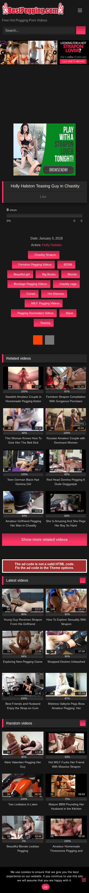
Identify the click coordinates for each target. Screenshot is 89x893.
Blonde (72, 274)
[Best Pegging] (36, 9)
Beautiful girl (22, 274)
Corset (30, 293)
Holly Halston (52, 245)
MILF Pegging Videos (45, 303)
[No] (84, 880)
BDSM (68, 264)
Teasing (45, 322)
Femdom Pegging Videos (35, 264)
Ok (45, 886)
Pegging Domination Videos (35, 313)
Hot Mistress (56, 293)
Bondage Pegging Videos (30, 284)
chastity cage (68, 284)
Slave (69, 313)
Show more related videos (44, 539)
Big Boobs (48, 274)
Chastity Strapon (45, 254)
